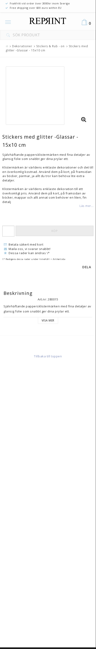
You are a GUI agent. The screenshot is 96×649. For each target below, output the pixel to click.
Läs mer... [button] (86, 206)
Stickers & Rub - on (50, 46)
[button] (83, 119)
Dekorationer (22, 46)
